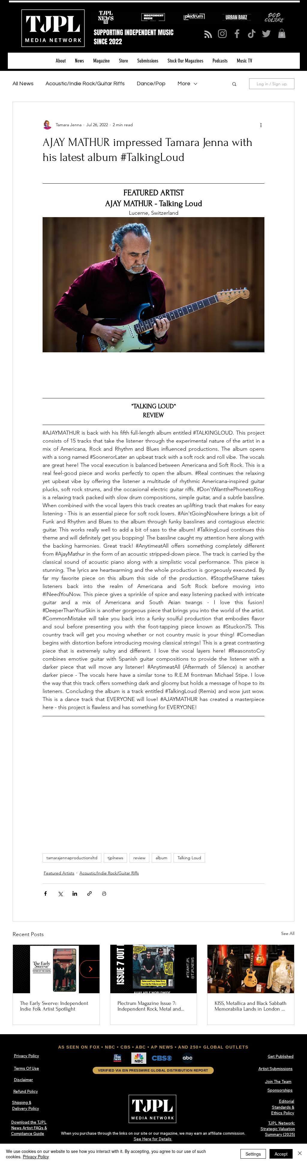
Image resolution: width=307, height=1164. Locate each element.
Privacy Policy (36, 1157)
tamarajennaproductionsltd (71, 857)
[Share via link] (89, 893)
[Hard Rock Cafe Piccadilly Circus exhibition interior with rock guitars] (250, 969)
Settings (253, 1154)
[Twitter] (266, 33)
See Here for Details (153, 1138)
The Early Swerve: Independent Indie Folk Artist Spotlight (54, 1006)
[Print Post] (104, 893)
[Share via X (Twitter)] (60, 893)
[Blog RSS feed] (208, 35)
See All (287, 933)
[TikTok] (252, 33)
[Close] (299, 1153)
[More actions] (260, 124)
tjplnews (115, 857)
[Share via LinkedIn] (75, 893)
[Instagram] (222, 33)
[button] (282, 33)
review (139, 857)
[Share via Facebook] (45, 893)
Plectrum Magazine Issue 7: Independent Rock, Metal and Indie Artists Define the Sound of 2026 (151, 1006)
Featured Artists (59, 873)
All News (23, 83)
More (183, 83)
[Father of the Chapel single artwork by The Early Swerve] (56, 969)
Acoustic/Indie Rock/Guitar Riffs (85, 83)
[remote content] (153, 373)
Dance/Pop (151, 83)
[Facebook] (237, 33)
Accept (281, 1154)
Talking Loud (189, 857)
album (161, 857)
